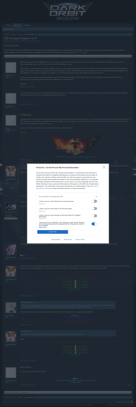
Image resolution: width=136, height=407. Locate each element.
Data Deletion (56, 239)
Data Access (68, 239)
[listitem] (68, 196)
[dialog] (68, 203)
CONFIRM (53, 232)
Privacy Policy (80, 239)
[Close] (105, 168)
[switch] (94, 201)
